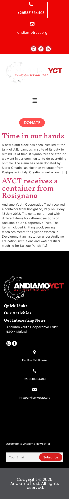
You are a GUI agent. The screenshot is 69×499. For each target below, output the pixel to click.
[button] (34, 101)
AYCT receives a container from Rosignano (30, 188)
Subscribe (50, 457)
